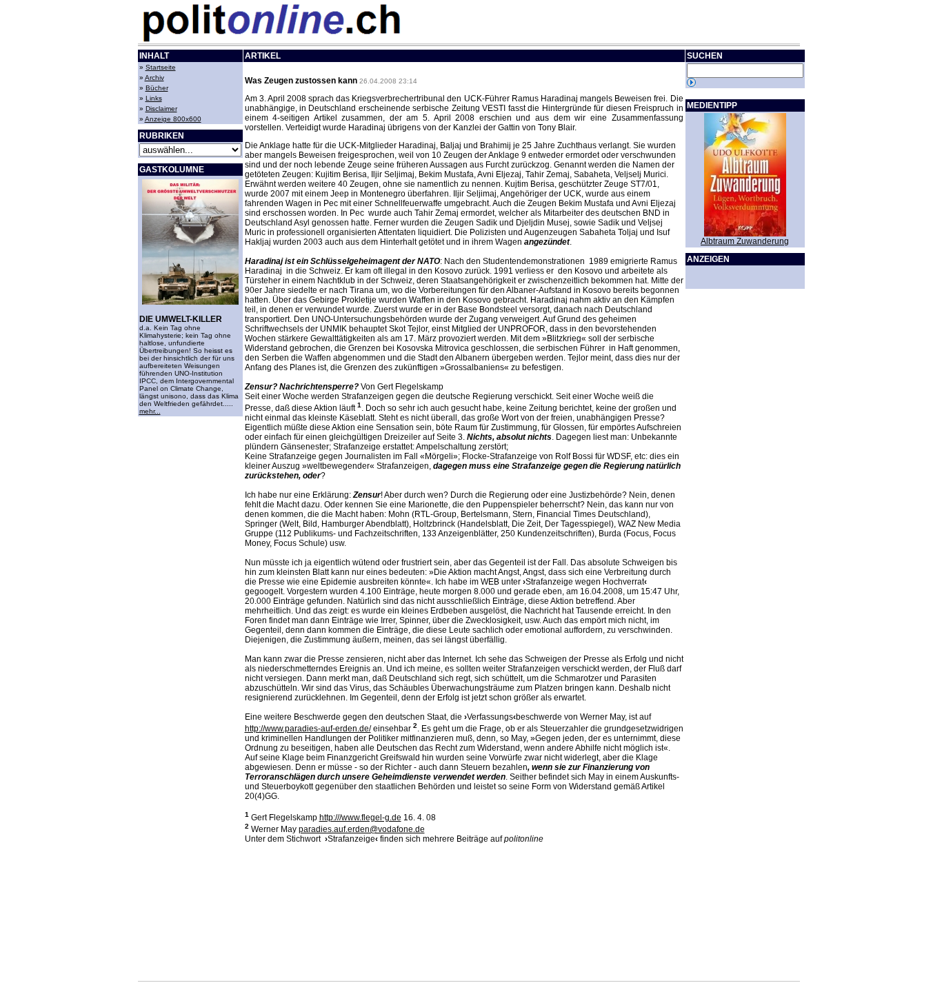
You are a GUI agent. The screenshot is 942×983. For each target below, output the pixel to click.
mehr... (150, 411)
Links (154, 98)
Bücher (157, 88)
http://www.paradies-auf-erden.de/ (308, 728)
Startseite (161, 67)
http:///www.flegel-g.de (360, 817)
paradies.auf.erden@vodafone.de (362, 829)
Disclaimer (161, 108)
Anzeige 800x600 (173, 119)
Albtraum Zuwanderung (745, 241)
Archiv (154, 77)
